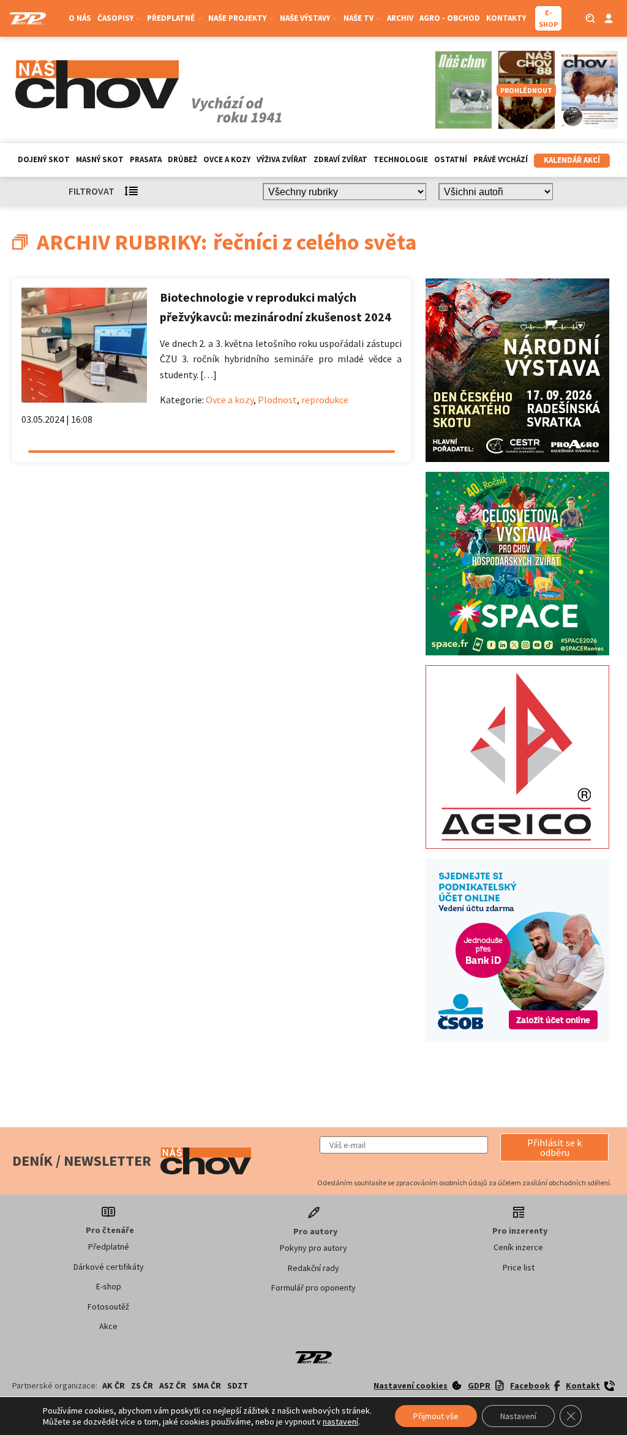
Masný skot (100, 159)
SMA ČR (206, 1385)
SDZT (237, 1385)
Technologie (401, 159)
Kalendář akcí (572, 160)
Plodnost (277, 399)
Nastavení (518, 1416)
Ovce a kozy (226, 159)
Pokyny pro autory (313, 1247)
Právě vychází (500, 159)
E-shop (108, 1286)
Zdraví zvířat (340, 159)
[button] (554, 1147)
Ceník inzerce (518, 1247)
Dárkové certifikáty (108, 1266)
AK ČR (113, 1385)
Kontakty (506, 18)
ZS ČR (142, 1385)
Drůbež (182, 159)
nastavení (340, 1421)
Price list (519, 1267)
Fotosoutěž (108, 1306)
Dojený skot (44, 159)
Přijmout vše (436, 1416)
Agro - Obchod (449, 18)
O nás (80, 18)
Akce (108, 1326)
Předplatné (108, 1246)
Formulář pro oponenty (313, 1287)
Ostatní (450, 159)
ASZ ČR (172, 1385)
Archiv (400, 18)
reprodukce (324, 399)
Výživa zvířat (282, 159)
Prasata (146, 159)
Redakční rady (313, 1267)
